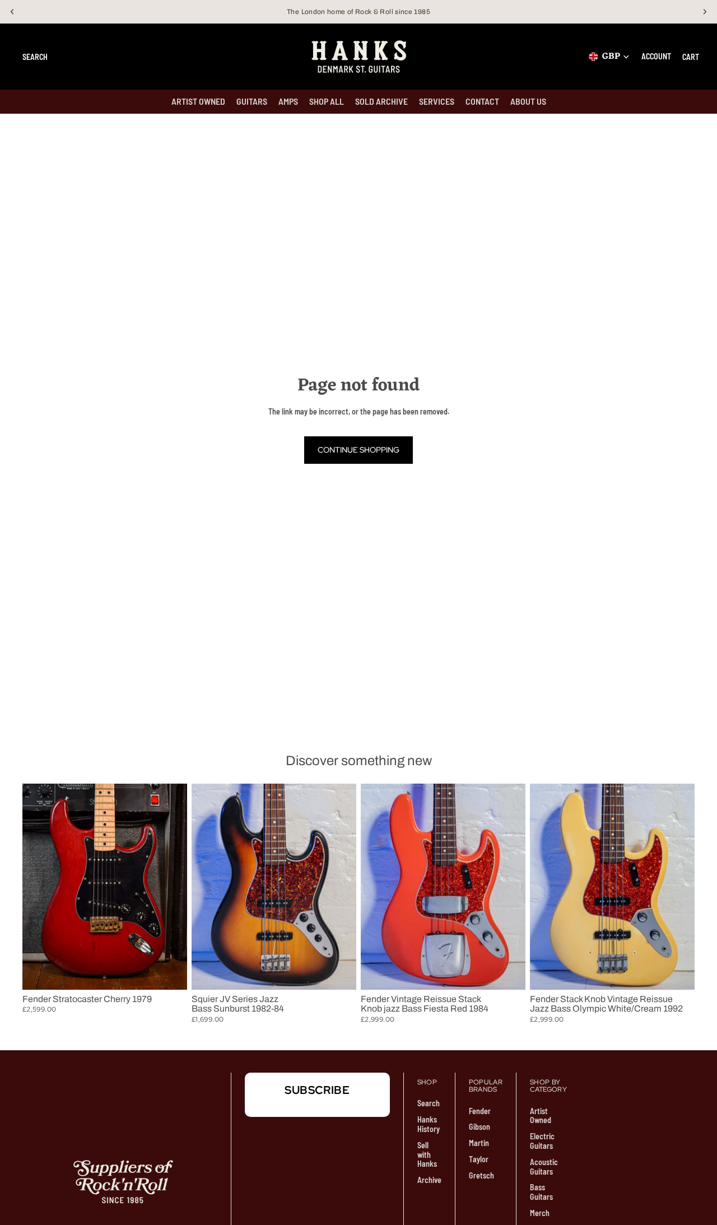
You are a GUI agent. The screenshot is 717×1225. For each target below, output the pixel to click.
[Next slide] (170, 886)
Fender (480, 1111)
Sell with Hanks (427, 1154)
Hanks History (428, 1124)
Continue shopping (358, 450)
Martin (479, 1143)
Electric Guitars (542, 1141)
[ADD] (170, 972)
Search (428, 1103)
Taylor (478, 1159)
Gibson (479, 1126)
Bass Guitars (541, 1191)
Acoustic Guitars (544, 1166)
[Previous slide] (39, 886)
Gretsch (481, 1175)
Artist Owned (540, 1115)
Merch (540, 1213)
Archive (429, 1180)
